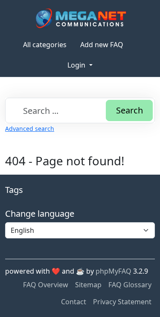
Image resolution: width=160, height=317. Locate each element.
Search (129, 110)
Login (77, 65)
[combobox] (80, 110)
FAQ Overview (45, 284)
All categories (45, 44)
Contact (73, 301)
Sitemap (88, 284)
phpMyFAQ (113, 271)
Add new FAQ (101, 44)
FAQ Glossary (129, 284)
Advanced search (29, 129)
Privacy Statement (122, 301)
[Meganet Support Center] (80, 18)
